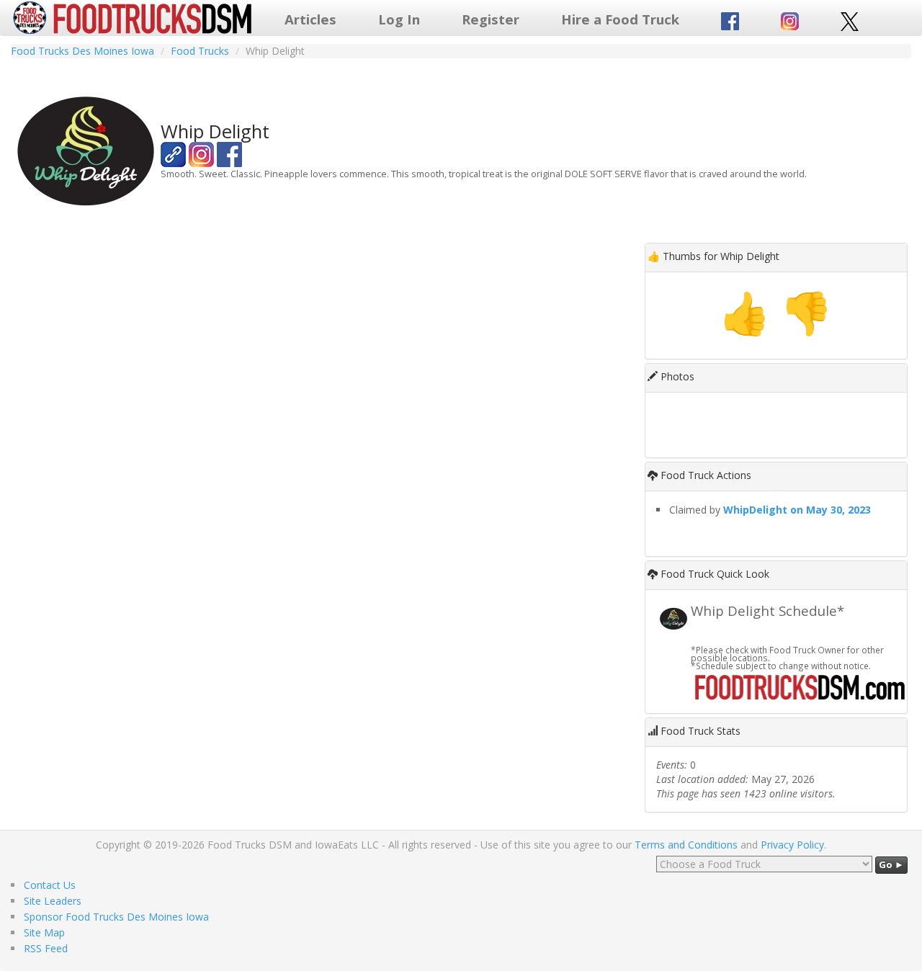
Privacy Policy (792, 844)
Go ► (891, 864)
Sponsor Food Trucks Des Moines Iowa (116, 916)
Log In (399, 19)
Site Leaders (52, 901)
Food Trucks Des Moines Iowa (82, 51)
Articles (310, 19)
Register (490, 19)
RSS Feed (46, 948)
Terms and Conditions (686, 844)
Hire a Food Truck (620, 19)
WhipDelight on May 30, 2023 (797, 509)
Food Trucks (200, 51)
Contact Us (50, 885)
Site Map (44, 932)
